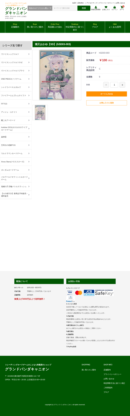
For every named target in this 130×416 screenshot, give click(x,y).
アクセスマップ (92, 3)
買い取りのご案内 (89, 370)
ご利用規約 (108, 388)
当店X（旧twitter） (78, 3)
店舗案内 (107, 370)
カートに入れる (106, 94)
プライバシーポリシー (106, 3)
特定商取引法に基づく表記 (114, 383)
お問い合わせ (120, 3)
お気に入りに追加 (107, 103)
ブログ (106, 392)
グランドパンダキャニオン (27, 369)
